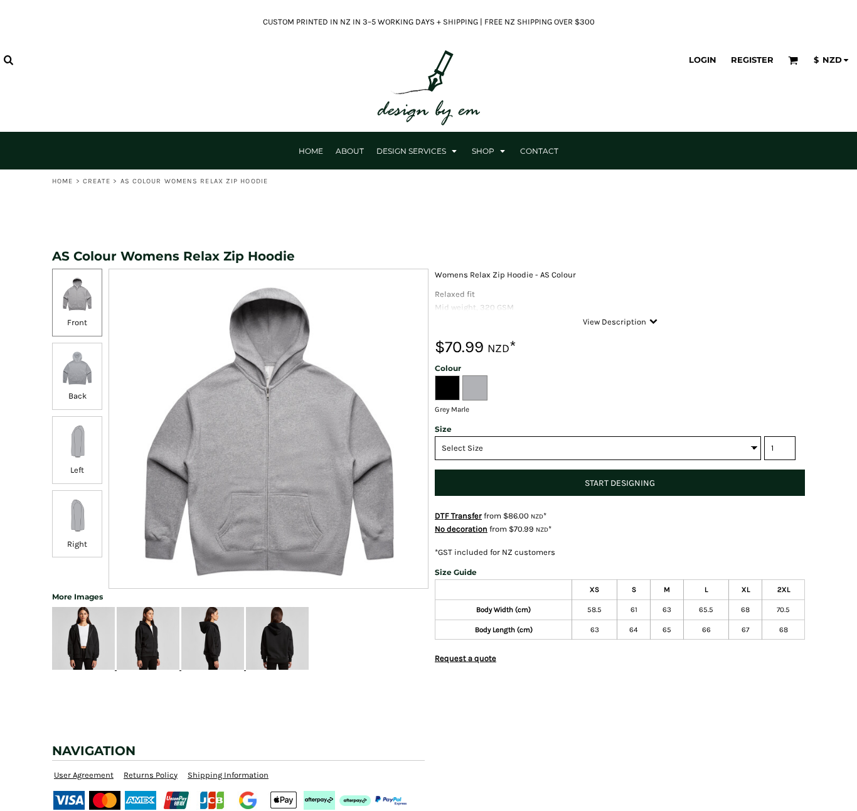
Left (77, 470)
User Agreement (84, 775)
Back (77, 395)
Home (62, 181)
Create (97, 181)
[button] (8, 60)
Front (77, 322)
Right (77, 544)
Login (702, 60)
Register (752, 60)
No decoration (461, 529)
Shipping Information (228, 775)
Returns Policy (151, 775)
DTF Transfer (458, 515)
